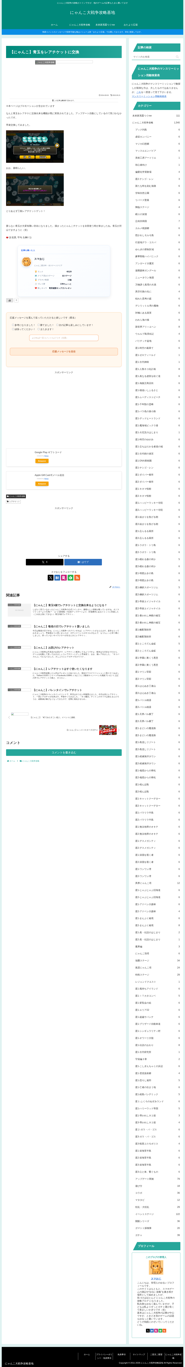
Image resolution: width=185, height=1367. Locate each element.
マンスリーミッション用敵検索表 (149, 96)
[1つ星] (7, 237)
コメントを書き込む (64, 752)
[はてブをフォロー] (57, 578)
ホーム (87, 1354)
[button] (177, 57)
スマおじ (156, 1278)
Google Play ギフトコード (48, 452)
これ (138, 92)
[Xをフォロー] (50, 578)
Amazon (42, 461)
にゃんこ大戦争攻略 (17, 496)
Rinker (46, 456)
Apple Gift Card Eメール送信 (49, 475)
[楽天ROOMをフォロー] (64, 578)
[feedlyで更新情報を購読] (70, 578)
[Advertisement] (64, 409)
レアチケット (14, 502)
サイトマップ (139, 1354)
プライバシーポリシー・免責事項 (104, 1356)
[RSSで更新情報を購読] (77, 578)
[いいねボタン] (9, 300)
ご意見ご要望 (156, 1354)
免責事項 (122, 1354)
